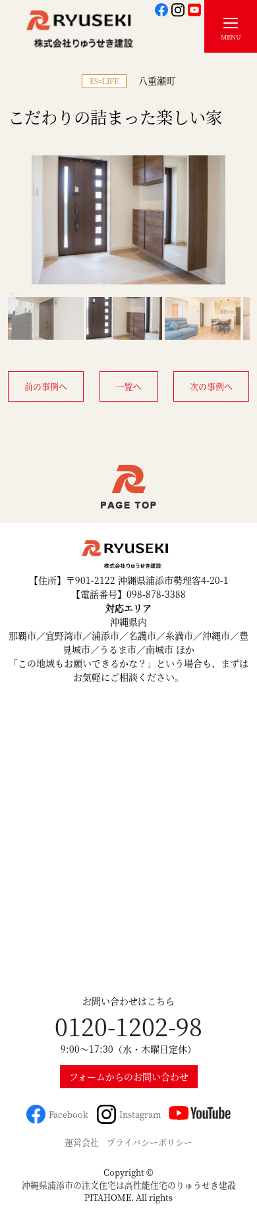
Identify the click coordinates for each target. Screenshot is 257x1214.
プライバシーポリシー (149, 1142)
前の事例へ (45, 386)
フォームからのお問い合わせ (128, 1076)
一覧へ (129, 386)
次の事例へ (211, 386)
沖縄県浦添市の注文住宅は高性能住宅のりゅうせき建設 (129, 1184)
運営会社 (82, 1142)
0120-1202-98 (128, 1026)
